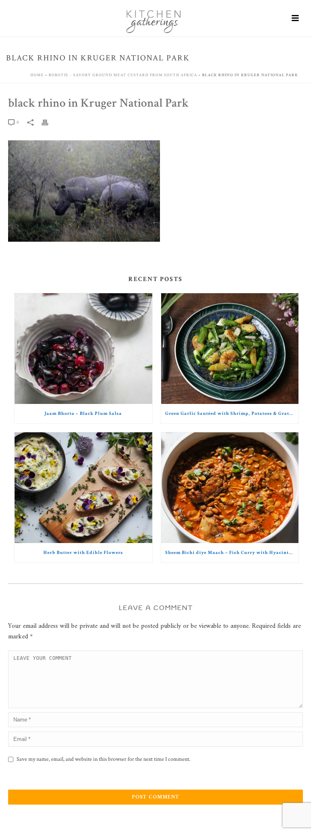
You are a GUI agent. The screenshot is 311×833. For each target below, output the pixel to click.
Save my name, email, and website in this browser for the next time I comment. (103, 759)
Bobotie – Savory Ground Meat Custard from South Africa (123, 75)
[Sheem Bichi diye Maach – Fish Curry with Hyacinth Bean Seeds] (230, 487)
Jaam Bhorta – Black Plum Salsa (83, 413)
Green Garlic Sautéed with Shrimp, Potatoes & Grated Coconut (232, 413)
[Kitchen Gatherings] (155, 18)
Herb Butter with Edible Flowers (83, 553)
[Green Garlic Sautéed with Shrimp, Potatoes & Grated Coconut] (230, 348)
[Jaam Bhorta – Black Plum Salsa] (83, 348)
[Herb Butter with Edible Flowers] (83, 487)
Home (37, 75)
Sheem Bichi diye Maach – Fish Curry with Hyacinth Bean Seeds (232, 553)
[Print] (49, 122)
